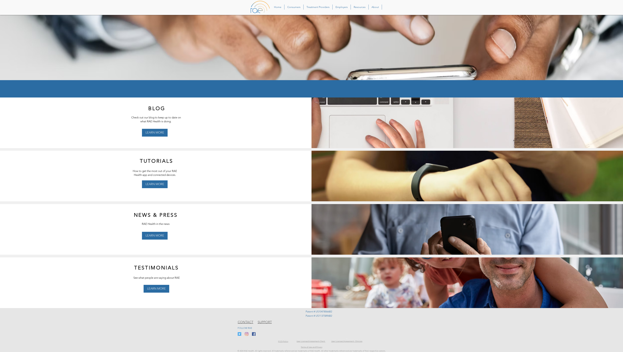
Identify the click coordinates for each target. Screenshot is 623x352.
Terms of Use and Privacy (311, 347)
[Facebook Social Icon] (254, 334)
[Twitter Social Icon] (239, 334)
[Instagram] (246, 334)
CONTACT (245, 322)
